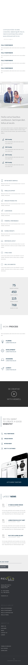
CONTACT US (4, 632)
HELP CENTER (4, 648)
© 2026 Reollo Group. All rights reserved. (14, 660)
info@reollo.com (4, 595)
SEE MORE (8, 11)
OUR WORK (3, 628)
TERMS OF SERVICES (6, 646)
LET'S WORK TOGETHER (14, 482)
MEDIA (2, 630)
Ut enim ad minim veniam (15, 505)
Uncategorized (12, 506)
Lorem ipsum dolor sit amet (16, 520)
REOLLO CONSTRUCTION (7, 612)
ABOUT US (3, 626)
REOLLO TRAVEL (5, 614)
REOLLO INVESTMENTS (6, 610)
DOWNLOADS (4, 650)
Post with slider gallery (15, 535)
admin (18, 506)
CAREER (3, 634)
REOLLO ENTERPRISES (6, 608)
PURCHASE (19, 11)
